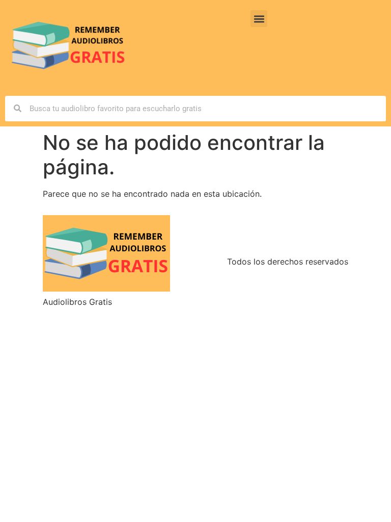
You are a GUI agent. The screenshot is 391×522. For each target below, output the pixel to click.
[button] (258, 18)
